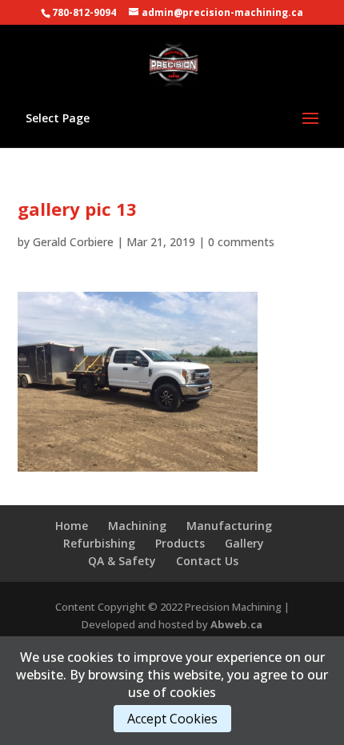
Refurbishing (99, 543)
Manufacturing (229, 525)
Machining (137, 525)
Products (180, 543)
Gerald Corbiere (73, 241)
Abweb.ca (236, 624)
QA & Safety (122, 560)
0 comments (241, 241)
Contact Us (207, 560)
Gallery (244, 543)
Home (71, 525)
